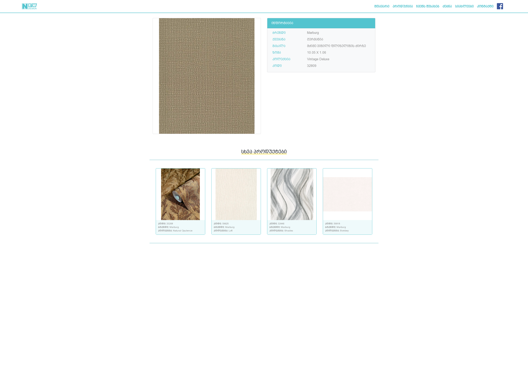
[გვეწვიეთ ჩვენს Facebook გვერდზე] (500, 5)
